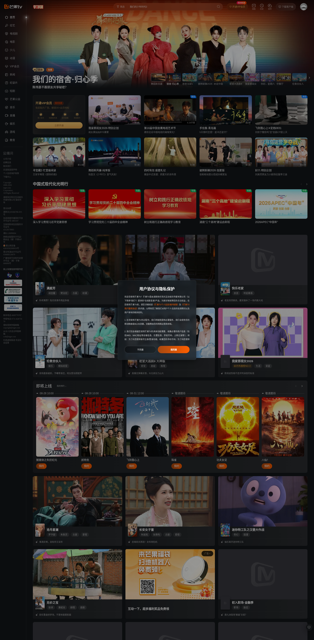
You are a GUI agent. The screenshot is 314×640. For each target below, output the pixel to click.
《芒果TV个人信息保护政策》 (166, 305)
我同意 (174, 349)
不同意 (140, 349)
